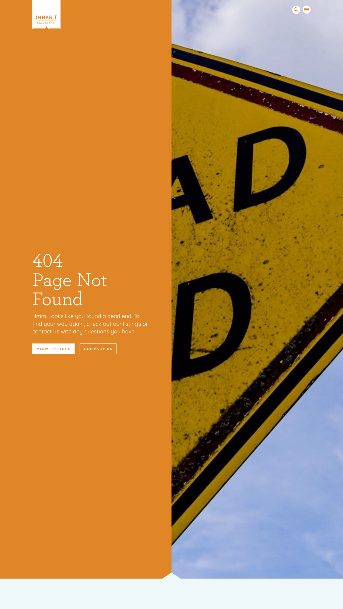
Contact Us (98, 349)
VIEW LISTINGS (53, 349)
